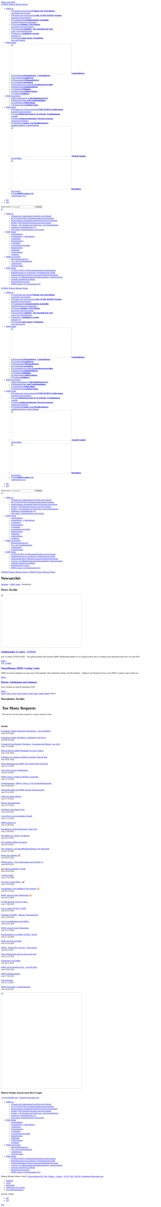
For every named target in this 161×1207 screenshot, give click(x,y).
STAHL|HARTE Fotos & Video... (14, 902)
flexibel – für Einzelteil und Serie (34, 225)
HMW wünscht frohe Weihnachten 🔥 (16, 895)
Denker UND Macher (31, 223)
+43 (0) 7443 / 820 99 (72, 1176)
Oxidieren (15, 254)
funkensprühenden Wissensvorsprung (34, 275)
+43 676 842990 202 (9, 1098)
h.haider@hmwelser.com (29, 1098)
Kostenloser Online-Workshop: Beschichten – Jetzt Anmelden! (26, 731)
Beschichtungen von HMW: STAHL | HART (19, 934)
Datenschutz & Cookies (15, 1187)
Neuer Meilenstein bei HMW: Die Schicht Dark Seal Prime (24, 764)
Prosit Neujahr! (7, 980)
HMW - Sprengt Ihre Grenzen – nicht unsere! (19, 948)
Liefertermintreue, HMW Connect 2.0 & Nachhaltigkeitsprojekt (26, 783)
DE (7, 200)
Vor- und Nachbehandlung (21, 261)
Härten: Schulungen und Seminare (19, 682)
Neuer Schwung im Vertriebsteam (14, 770)
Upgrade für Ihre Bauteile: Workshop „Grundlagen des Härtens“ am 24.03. (31, 744)
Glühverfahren (17, 252)
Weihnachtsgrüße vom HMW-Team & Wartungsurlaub (22, 790)
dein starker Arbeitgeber (27, 230)
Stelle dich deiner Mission (11, 796)
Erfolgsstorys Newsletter (11, 961)
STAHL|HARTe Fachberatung (33, 270)
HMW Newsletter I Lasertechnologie (15, 987)
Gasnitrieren (16, 239)
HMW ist (9, 9)
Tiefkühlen (15, 250)
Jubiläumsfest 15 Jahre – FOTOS (18, 651)
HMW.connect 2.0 (26, 284)
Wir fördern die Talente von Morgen (15, 836)
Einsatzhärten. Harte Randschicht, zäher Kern (19, 829)
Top (2, 1205)
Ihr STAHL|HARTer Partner (32, 218)
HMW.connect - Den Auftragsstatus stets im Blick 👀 (22, 862)
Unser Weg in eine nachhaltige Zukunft (16, 816)
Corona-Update (7, 875)
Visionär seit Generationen (31, 216)
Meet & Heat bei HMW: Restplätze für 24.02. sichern (22, 751)
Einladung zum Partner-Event (13, 809)
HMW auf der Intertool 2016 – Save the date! (19, 967)
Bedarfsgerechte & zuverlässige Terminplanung (33, 273)
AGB (8, 1183)
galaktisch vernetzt (23, 227)
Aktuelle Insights (23, 279)
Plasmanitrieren (17, 241)
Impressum (10, 1185)
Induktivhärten (17, 248)
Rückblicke (20, 282)
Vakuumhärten (17, 234)
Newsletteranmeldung (14, 1190)
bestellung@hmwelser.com (92, 1176)
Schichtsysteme (17, 266)
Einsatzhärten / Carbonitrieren (23, 236)
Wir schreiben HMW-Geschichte (14, 842)
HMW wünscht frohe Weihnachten (15, 928)
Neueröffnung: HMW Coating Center (20, 668)
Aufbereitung (16, 263)
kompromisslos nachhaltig (34, 220)
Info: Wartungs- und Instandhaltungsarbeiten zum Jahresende (25, 849)
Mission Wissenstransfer (10, 803)
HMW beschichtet (13, 96)
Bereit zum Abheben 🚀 (10, 855)
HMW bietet (11, 107)
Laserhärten (15, 243)
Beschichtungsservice (19, 259)
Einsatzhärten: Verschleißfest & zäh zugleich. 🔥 (20, 889)
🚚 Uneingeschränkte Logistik (13, 869)
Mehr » (4, 661)
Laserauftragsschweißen (20, 245)
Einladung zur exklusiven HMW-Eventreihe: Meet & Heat (24, 757)
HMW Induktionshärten (10, 974)
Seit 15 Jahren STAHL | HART (13, 908)
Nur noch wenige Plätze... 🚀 (13, 882)
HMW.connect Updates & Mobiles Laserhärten (19, 777)
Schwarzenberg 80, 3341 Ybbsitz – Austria (45, 1176)
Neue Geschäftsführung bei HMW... (15, 921)
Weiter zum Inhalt (8, 2)
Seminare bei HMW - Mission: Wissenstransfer (19, 915)
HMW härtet (11, 43)
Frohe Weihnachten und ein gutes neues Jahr (18, 954)
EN (7, 202)
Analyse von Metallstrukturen (37, 277)
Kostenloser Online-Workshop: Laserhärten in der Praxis (23, 738)
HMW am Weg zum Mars (11, 941)
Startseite (4, 584)
